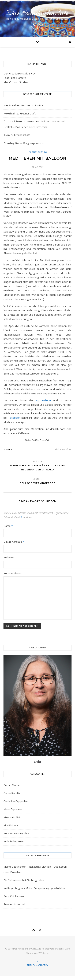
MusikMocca (10, 825)
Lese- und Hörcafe (14, 77)
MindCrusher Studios (15, 82)
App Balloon (43, 400)
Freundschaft (28, 113)
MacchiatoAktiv (12, 817)
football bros (13, 121)
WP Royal (43, 953)
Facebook (14, 417)
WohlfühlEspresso (14, 841)
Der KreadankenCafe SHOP (19, 73)
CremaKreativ (11, 793)
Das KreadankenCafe (37, 12)
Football (9, 113)
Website (8, 557)
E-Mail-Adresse (13, 541)
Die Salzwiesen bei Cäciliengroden (23, 880)
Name (8, 526)
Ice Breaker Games (17, 105)
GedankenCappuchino (16, 801)
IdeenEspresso (37, 152)
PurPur (39, 105)
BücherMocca (11, 785)
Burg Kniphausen (33, 143)
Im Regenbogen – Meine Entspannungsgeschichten (34, 888)
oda (10, 449)
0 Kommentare (63, 449)
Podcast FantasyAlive (16, 833)
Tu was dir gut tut (14, 904)
